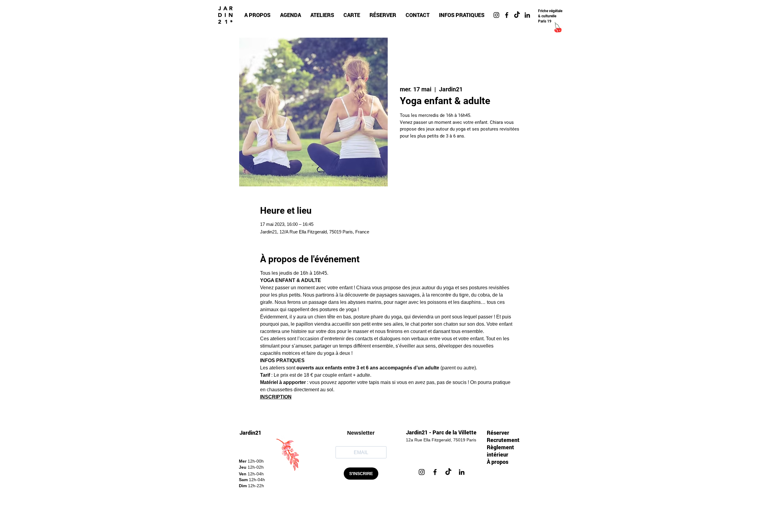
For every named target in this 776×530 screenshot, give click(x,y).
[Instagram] (422, 472)
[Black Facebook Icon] (506, 15)
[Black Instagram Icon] (496, 15)
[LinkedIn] (462, 472)
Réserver (498, 432)
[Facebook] (435, 472)
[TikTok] (517, 15)
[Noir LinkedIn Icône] (527, 15)
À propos (497, 461)
